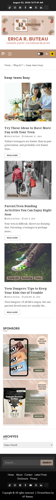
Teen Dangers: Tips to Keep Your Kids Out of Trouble (25, 290)
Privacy (33, 478)
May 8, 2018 (29, 219)
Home (11, 474)
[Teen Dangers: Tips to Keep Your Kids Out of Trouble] (28, 262)
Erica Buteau (13, 136)
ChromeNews (44, 492)
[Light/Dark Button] (40, 53)
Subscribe (52, 54)
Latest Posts (40, 474)
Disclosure (22, 478)
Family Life (13, 277)
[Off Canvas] (3, 53)
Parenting (13, 195)
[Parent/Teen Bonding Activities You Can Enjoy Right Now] (28, 180)
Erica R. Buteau (28, 38)
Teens (11, 117)
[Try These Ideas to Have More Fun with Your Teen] (28, 102)
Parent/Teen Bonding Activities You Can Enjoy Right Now (28, 210)
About (19, 474)
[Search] (47, 54)
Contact (28, 474)
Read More (12, 155)
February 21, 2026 (33, 136)
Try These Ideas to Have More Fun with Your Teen (27, 130)
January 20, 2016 (32, 297)
